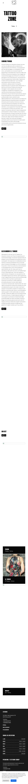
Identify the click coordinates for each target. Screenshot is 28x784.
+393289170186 (6, 768)
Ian (6, 692)
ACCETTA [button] (14, 780)
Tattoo (11, 551)
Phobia (7, 551)
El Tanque (7, 581)
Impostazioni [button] (6, 780)
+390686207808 (7, 722)
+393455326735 (7, 721)
